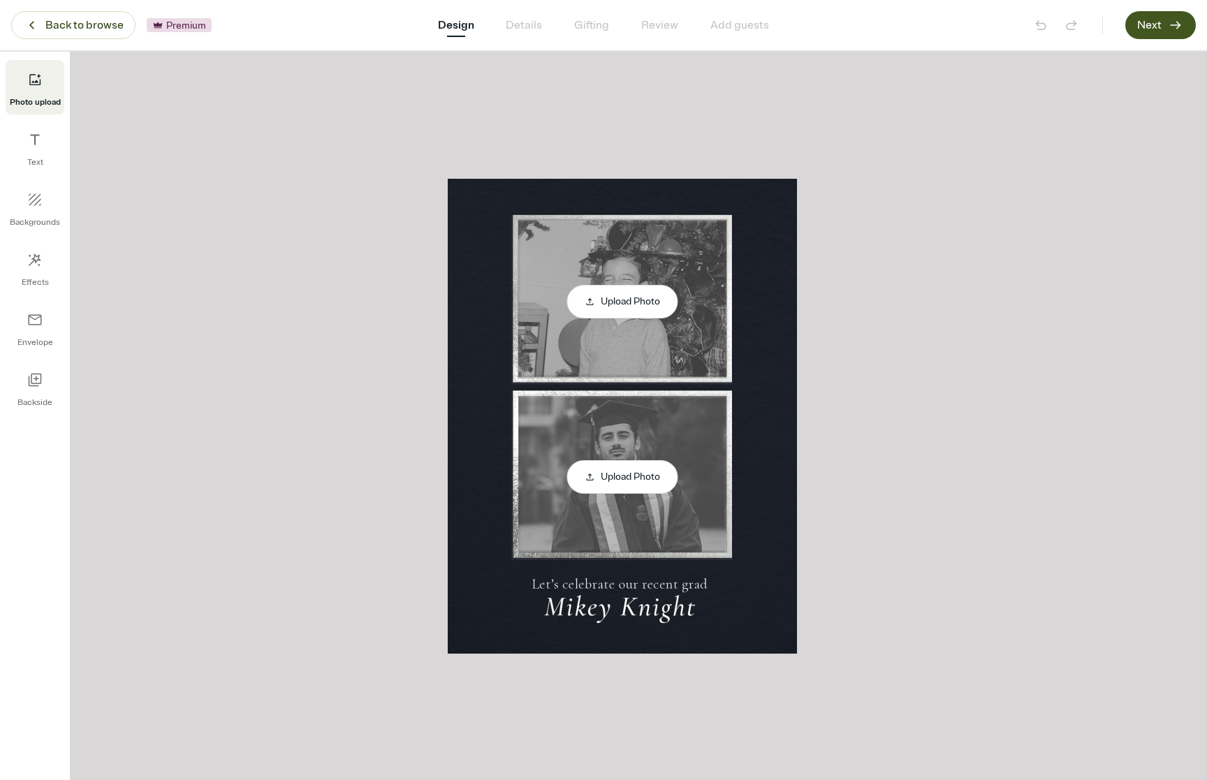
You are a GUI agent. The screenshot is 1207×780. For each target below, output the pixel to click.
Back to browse (84, 25)
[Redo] (1071, 25)
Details (524, 25)
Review (659, 25)
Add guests (739, 25)
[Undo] (1040, 25)
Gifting (591, 25)
